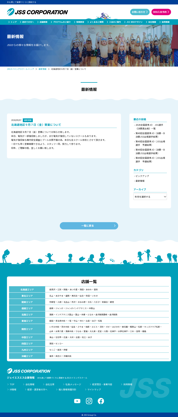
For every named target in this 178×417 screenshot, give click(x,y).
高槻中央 (69, 331)
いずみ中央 (54, 326)
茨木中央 (65, 326)
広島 (65, 337)
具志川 (58, 356)
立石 (90, 302)
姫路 (144, 331)
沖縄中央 (67, 356)
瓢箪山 (133, 326)
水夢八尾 (59, 331)
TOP (12, 384)
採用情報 (165, 22)
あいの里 (73, 289)
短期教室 (80, 22)
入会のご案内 (115, 22)
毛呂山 (66, 302)
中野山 (92, 308)
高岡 (51, 314)
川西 (106, 331)
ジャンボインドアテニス (76, 308)
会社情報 (152, 22)
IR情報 (13, 389)
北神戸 (113, 331)
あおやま (59, 295)
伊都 (65, 349)
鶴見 (112, 302)
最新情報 (42, 69)
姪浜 (59, 349)
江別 (59, 289)
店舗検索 (43, 22)
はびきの (116, 326)
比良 (88, 320)
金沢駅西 (113, 314)
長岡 (51, 308)
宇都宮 (52, 302)
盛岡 (67, 295)
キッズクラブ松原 (152, 326)
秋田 (88, 295)
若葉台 (105, 302)
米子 (90, 337)
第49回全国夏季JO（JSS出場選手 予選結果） (150, 143)
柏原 (87, 326)
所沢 (74, 302)
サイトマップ (94, 389)
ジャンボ (59, 308)
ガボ (108, 326)
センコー (59, 343)
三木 (132, 331)
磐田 (51, 320)
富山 (77, 314)
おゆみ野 (82, 302)
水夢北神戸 (123, 331)
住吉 (73, 326)
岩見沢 (52, 289)
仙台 (82, 295)
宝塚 (138, 331)
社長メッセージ (73, 384)
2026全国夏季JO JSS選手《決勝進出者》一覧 (149, 126)
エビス (94, 326)
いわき (95, 295)
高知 (51, 343)
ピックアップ (142, 176)
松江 (84, 337)
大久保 (93, 331)
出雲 (78, 337)
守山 (75, 320)
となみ (90, 314)
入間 (59, 302)
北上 (51, 295)
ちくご (52, 349)
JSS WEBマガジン (134, 22)
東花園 (125, 326)
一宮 (69, 320)
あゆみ (89, 289)
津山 (51, 337)
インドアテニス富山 (64, 314)
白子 (94, 320)
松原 (140, 326)
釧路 (65, 289)
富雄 (85, 331)
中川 (82, 320)
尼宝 (100, 331)
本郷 (83, 314)
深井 (102, 326)
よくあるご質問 (96, 22)
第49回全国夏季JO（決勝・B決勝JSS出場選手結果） (150, 134)
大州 (72, 337)
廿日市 (58, 337)
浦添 (51, 356)
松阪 (100, 320)
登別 (96, 289)
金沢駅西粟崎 (101, 314)
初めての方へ (28, 22)
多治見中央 (60, 320)
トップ (13, 22)
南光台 (74, 295)
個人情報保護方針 (67, 389)
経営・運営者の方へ (37, 389)
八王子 (97, 302)
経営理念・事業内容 (102, 384)
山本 (51, 331)
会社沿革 (49, 384)
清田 (82, 289)
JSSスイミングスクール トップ (20, 69)
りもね (78, 331)
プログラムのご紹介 (62, 22)
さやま (80, 326)
